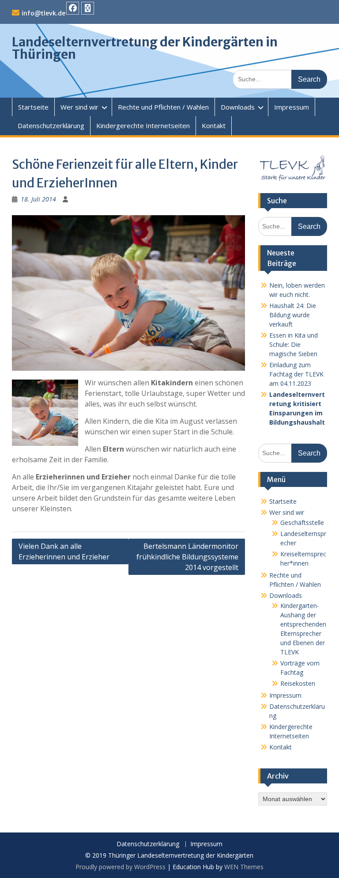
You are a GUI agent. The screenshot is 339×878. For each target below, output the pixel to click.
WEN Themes (244, 867)
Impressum (291, 107)
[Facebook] (72, 8)
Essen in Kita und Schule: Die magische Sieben (293, 344)
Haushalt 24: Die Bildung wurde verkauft (292, 314)
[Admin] (87, 8)
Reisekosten (297, 683)
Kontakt (214, 125)
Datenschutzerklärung (51, 125)
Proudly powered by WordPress (120, 867)
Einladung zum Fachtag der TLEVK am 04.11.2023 (296, 374)
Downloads (238, 107)
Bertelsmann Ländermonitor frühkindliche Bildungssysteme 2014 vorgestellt (187, 556)
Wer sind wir (79, 107)
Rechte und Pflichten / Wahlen (163, 107)
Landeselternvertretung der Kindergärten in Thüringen (145, 48)
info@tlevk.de (43, 13)
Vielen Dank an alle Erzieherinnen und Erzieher (64, 551)
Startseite (33, 107)
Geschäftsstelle (302, 522)
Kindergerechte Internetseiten (143, 125)
